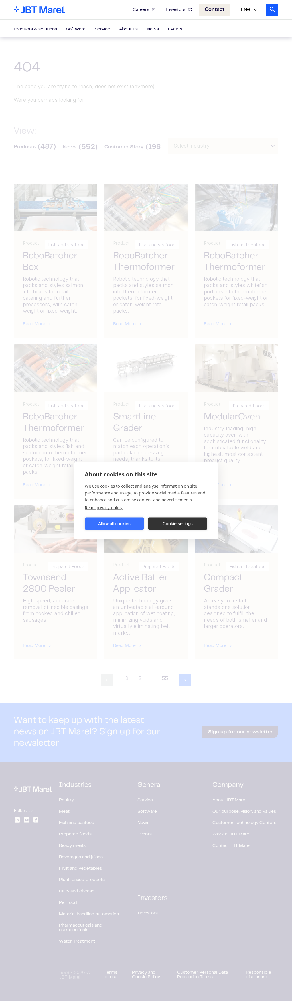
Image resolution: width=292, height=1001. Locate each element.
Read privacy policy (104, 507)
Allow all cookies (114, 523)
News (153, 29)
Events (175, 29)
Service (102, 29)
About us (128, 29)
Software (76, 29)
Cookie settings (178, 523)
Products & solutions (35, 29)
